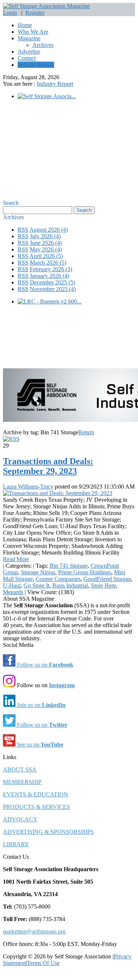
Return (86, 432)
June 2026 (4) (46, 243)
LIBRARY (16, 844)
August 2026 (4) (48, 229)
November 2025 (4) (53, 289)
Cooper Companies (58, 579)
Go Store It (36, 585)
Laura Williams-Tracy (28, 486)
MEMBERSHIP (22, 782)
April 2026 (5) (46, 256)
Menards (13, 592)
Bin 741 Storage (69, 566)
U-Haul (12, 585)
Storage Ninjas (38, 572)
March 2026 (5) (48, 262)
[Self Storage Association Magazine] (46, 6)
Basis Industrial (70, 585)
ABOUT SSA (19, 769)
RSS (23, 229)
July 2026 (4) (45, 236)
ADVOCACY (20, 819)
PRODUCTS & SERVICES (36, 807)
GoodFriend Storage (107, 579)
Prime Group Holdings (84, 572)
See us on (39, 744)
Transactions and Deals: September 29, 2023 (48, 466)
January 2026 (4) (49, 276)
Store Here (103, 585)
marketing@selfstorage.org (34, 931)
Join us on (40, 705)
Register (35, 13)
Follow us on (44, 665)
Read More (16, 559)
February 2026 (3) (51, 269)
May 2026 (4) (46, 249)
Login (10, 13)
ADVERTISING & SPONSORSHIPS (48, 832)
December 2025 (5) (52, 282)
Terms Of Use (43, 963)
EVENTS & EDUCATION (35, 794)
